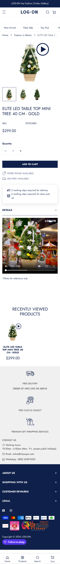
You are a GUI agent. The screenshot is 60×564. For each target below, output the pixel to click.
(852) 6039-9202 (26, 459)
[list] (30, 62)
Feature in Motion (23, 35)
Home (5, 35)
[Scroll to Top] (54, 547)
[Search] (47, 12)
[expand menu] (4, 12)
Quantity (7, 143)
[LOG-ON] (29, 12)
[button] (54, 12)
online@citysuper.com (23, 454)
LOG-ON (26, 536)
